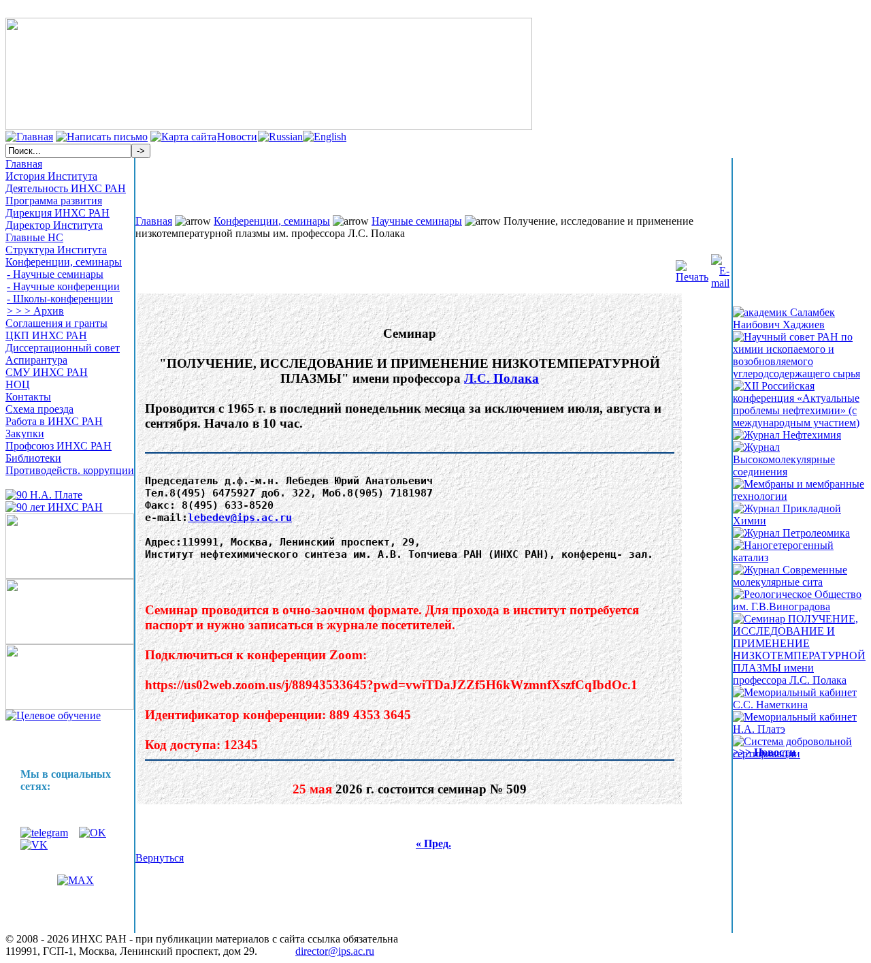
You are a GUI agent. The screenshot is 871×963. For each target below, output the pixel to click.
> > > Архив (35, 311)
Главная (23, 164)
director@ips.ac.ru (334, 951)
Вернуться (159, 858)
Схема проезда (39, 409)
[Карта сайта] (183, 136)
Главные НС (34, 237)
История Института (51, 176)
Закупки (24, 433)
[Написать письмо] (102, 136)
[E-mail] (720, 268)
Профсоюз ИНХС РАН (58, 446)
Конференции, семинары (63, 262)
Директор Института (54, 225)
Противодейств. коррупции (69, 470)
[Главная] (29, 136)
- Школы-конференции (60, 298)
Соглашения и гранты (56, 323)
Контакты (28, 396)
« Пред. (433, 843)
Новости (237, 136)
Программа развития (53, 200)
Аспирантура (36, 360)
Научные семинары (417, 221)
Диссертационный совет (62, 347)
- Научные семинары (55, 274)
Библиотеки (33, 458)
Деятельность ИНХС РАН (65, 188)
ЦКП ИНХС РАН (46, 335)
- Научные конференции (63, 286)
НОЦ (17, 384)
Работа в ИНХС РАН (54, 421)
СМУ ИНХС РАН (46, 372)
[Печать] (692, 268)
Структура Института (56, 249)
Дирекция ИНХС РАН (57, 213)
